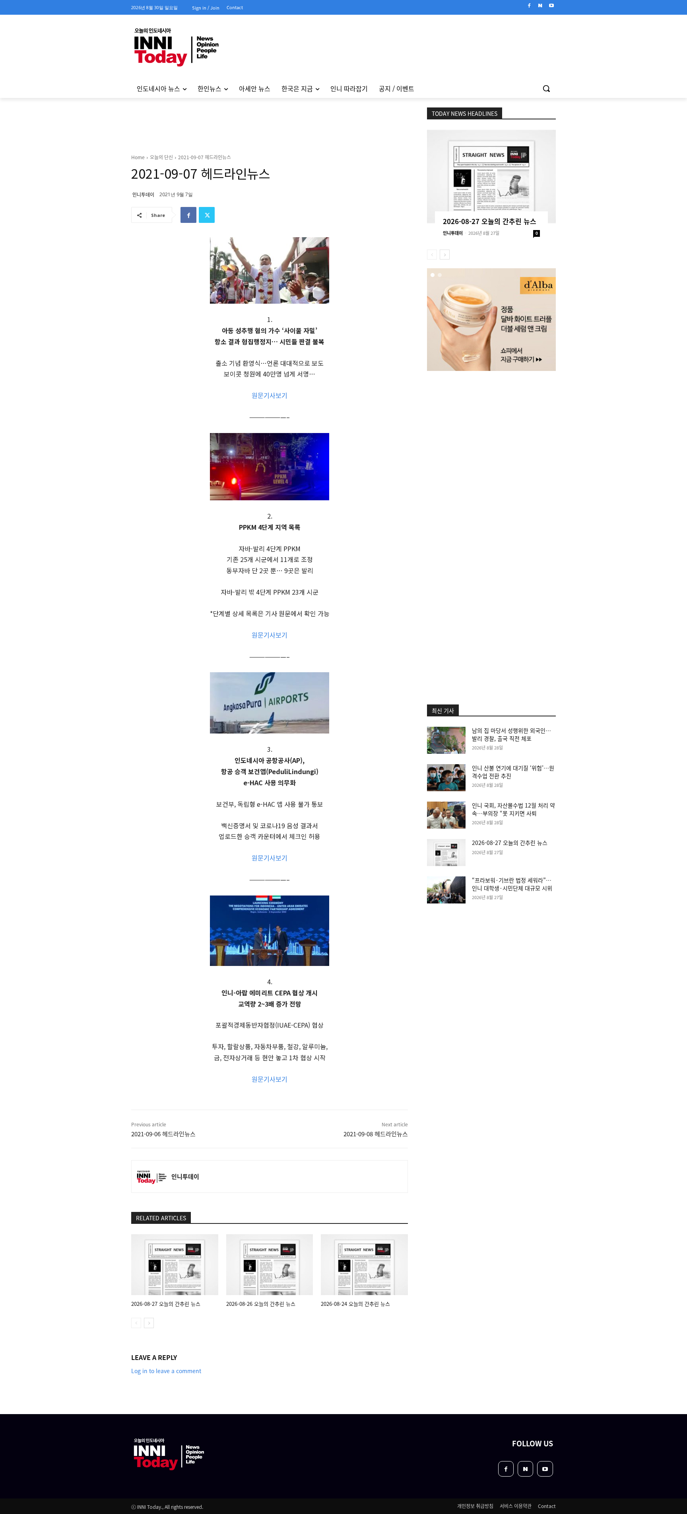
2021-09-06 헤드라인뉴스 (163, 1134)
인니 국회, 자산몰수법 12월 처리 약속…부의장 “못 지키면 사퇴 (513, 809)
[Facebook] (529, 5)
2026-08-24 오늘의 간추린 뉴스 (355, 1303)
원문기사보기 (269, 395)
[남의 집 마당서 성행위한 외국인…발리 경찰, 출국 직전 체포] (446, 740)
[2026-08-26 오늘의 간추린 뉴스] (269, 1264)
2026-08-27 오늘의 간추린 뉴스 (165, 1303)
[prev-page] (136, 1323)
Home (138, 157)
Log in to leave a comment (166, 1371)
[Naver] (540, 5)
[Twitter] (207, 215)
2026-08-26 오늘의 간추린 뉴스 (260, 1303)
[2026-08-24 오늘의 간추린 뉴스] (364, 1264)
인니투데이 (143, 194)
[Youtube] (551, 5)
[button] (546, 88)
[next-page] (149, 1323)
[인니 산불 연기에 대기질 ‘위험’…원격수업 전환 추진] (446, 777)
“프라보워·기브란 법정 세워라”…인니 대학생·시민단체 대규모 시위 (512, 884)
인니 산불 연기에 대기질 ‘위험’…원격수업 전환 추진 (513, 772)
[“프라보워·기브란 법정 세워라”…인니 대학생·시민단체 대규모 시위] (446, 889)
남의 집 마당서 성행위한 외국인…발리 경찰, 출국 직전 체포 (511, 734)
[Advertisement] (97, 206)
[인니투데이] (151, 1176)
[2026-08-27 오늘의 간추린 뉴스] (174, 1264)
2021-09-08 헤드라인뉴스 (376, 1134)
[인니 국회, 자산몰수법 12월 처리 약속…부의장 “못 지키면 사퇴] (446, 815)
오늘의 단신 (161, 157)
